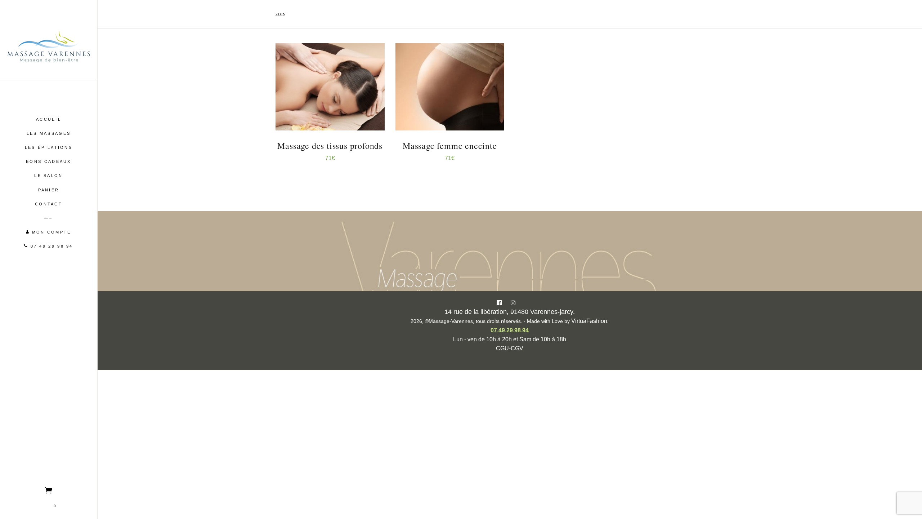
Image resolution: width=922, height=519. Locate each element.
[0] (48, 489)
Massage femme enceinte (450, 145)
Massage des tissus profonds (329, 145)
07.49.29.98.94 (510, 330)
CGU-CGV (509, 348)
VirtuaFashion (589, 321)
